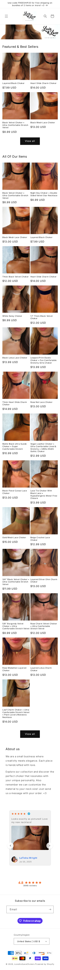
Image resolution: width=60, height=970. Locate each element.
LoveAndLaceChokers (24, 964)
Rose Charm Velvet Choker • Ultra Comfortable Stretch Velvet (43, 626)
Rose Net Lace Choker (41, 402)
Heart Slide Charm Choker (43, 83)
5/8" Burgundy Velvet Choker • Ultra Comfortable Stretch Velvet (16, 626)
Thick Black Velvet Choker (15, 276)
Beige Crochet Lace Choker (40, 538)
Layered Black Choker (13, 83)
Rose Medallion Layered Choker (14, 669)
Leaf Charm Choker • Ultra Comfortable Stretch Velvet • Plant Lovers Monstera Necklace (16, 713)
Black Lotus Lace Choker (14, 358)
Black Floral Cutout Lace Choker (14, 491)
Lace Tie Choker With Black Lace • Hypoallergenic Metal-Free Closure (43, 494)
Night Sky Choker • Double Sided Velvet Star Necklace (44, 194)
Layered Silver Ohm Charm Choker (43, 580)
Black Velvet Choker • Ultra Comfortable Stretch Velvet (15, 125)
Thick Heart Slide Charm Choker (14, 403)
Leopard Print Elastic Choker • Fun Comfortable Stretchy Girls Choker (43, 360)
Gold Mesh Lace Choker (14, 537)
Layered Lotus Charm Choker (41, 669)
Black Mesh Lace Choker (42, 122)
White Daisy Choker (12, 316)
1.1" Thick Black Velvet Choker (41, 317)
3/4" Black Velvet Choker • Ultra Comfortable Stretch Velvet (15, 581)
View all (30, 141)
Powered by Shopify (44, 964)
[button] (6, 16)
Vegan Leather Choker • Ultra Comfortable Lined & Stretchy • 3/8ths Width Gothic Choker (43, 448)
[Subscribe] (49, 909)
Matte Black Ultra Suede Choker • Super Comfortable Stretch (14, 446)
